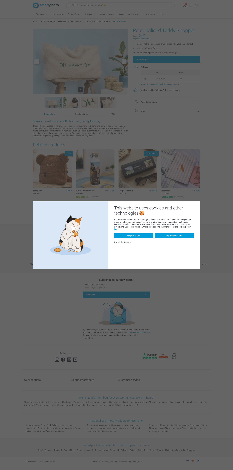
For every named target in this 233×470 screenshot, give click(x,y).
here (116, 229)
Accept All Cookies (133, 236)
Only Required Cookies (174, 236)
